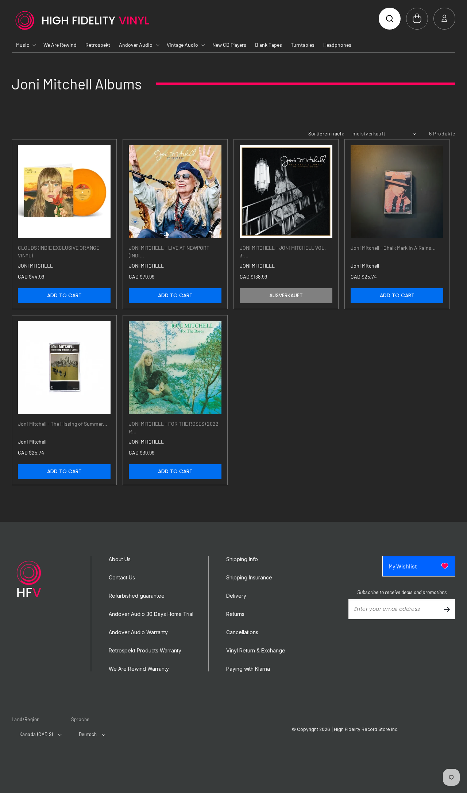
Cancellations (242, 632)
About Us (120, 559)
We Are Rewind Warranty (139, 668)
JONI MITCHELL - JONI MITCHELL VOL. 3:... (283, 251)
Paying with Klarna (248, 668)
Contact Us (122, 577)
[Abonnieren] (447, 609)
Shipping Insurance (249, 577)
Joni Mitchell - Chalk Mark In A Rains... (393, 248)
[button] (390, 19)
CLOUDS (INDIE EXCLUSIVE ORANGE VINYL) (58, 251)
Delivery (236, 595)
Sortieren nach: (326, 133)
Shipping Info (242, 559)
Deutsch (88, 734)
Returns (235, 614)
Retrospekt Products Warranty (145, 650)
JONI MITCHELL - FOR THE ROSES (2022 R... (174, 427)
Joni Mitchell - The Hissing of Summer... (62, 424)
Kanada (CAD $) (36, 734)
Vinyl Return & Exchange (255, 650)
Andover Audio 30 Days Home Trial (151, 614)
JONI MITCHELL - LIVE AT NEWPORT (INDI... (169, 251)
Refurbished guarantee (137, 595)
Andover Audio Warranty (138, 632)
